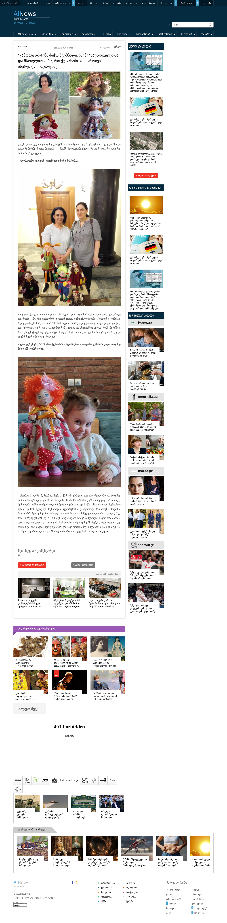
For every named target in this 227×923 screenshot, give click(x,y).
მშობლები (131, 3)
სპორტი (93, 3)
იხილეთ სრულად (99, 531)
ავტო (105, 3)
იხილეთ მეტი (27, 708)
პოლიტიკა (186, 34)
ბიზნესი (117, 3)
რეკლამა (206, 3)
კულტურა (122, 34)
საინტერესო (165, 34)
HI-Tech (106, 34)
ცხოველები (166, 3)
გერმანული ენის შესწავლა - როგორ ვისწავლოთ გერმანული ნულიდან (146, 122)
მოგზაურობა (143, 34)
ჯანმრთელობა (62, 3)
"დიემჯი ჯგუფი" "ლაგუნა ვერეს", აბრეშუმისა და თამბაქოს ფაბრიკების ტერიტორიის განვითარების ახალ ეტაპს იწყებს (146, 159)
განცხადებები (186, 3)
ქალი (47, 3)
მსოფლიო (67, 34)
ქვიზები (205, 34)
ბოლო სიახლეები (146, 175)
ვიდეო (81, 3)
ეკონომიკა (47, 34)
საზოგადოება (25, 34)
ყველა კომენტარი (83, 565)
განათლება (88, 34)
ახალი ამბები (32, 3)
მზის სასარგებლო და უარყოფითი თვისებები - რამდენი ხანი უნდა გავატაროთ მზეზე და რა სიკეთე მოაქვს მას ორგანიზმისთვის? (146, 223)
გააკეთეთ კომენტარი (32, 565)
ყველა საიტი (148, 3)
